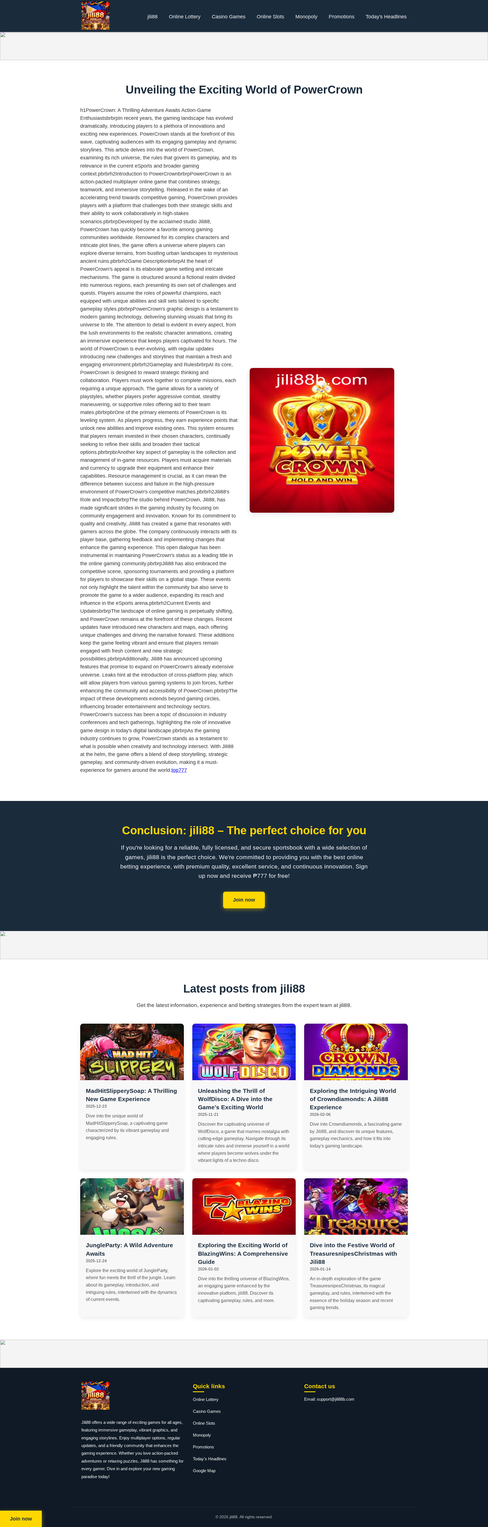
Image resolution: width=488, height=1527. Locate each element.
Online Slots (270, 17)
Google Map (204, 1470)
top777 (179, 770)
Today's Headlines (386, 17)
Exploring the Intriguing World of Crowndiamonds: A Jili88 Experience (353, 1099)
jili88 (152, 17)
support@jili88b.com (335, 1399)
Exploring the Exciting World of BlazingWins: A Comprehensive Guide (243, 1253)
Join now (244, 900)
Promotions (341, 17)
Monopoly (306, 17)
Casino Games (228, 17)
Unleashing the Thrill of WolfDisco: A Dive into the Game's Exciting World (235, 1099)
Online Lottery (185, 17)
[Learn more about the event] (244, 46)
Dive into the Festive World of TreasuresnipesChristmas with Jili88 (353, 1253)
